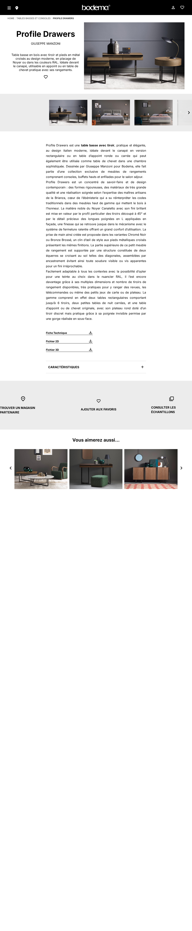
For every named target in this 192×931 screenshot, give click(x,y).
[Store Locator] (16, 7)
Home (11, 18)
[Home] (96, 7)
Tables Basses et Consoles (33, 18)
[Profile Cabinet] (150, 469)
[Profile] (41, 469)
